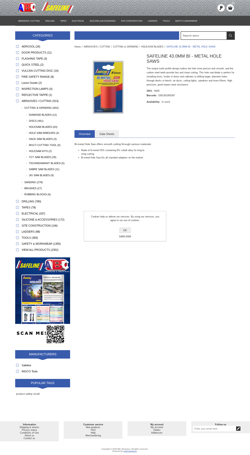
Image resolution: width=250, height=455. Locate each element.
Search (230, 35)
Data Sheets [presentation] (107, 133)
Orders (157, 430)
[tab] (84, 134)
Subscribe (238, 428)
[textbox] (204, 35)
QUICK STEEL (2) (33, 64)
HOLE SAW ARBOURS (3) (44, 132)
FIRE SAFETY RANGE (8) (38, 76)
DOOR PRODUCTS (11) (37, 52)
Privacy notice (29, 430)
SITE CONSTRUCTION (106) (40, 225)
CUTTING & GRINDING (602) (41, 107)
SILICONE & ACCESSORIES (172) (43, 219)
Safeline (26, 365)
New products (93, 427)
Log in (221, 8)
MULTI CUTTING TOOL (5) (45, 145)
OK (125, 230)
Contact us (29, 438)
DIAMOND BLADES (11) (43, 114)
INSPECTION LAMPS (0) (37, 88)
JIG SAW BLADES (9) (41, 175)
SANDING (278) (33, 182)
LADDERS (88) (31, 231)
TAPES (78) (29, 207)
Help (93, 432)
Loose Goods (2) (32, 82)
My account (157, 427)
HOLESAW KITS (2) (40, 151)
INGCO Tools (30, 371)
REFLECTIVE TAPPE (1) (37, 94)
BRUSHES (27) (33, 188)
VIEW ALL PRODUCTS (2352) (40, 249)
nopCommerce (130, 451)
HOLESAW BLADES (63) (43, 126)
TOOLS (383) (30, 237)
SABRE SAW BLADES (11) (44, 169)
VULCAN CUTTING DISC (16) (40, 70)
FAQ (93, 430)
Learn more (125, 236)
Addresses (157, 432)
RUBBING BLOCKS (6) (37, 194)
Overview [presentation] (84, 133)
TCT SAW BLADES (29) (42, 157)
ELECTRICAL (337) (33, 213)
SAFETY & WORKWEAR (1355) (41, 243)
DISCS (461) (36, 120)
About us (29, 435)
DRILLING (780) (31, 201)
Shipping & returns (29, 427)
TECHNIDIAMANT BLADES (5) (47, 163)
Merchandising (93, 435)
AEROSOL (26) (31, 46)
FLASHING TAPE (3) (34, 58)
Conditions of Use (29, 432)
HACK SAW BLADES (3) (43, 138)
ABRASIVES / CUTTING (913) (40, 100)
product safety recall (28, 393)
